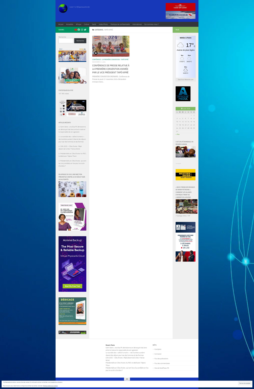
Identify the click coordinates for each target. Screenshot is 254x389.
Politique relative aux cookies (50, 386)
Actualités (69, 24)
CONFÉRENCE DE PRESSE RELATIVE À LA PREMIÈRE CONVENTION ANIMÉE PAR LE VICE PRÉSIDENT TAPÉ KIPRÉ (110, 69)
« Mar (178, 134)
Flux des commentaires (162, 363)
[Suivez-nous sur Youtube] (75, 29)
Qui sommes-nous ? (151, 24)
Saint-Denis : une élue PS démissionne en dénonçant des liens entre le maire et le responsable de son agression (72, 129)
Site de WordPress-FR (161, 368)
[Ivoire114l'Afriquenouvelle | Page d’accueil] (63, 8)
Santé (94, 24)
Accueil (60, 24)
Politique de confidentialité (120, 24)
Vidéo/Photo (103, 24)
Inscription (157, 349)
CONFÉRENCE (96, 59)
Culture (86, 24)
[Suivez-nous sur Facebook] (79, 29)
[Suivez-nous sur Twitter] (85, 29)
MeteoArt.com (189, 79)
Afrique (78, 24)
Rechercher (62, 37)
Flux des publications (161, 359)
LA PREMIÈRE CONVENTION (111, 59)
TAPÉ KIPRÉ (124, 59)
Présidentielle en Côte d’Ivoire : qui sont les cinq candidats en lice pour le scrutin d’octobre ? (72, 163)
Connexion (157, 354)
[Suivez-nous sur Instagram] (82, 29)
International (137, 24)
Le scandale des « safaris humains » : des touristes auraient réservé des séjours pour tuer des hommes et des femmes (72, 139)
